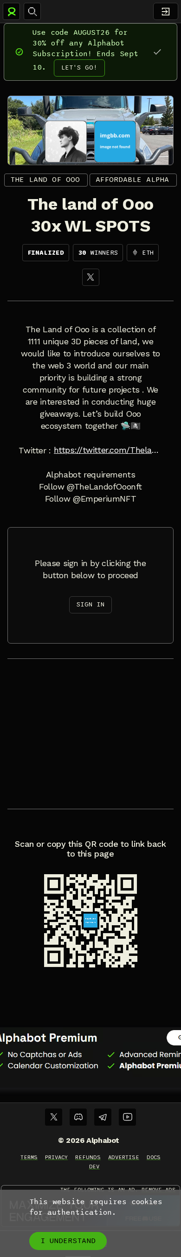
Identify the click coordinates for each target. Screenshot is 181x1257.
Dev (94, 1166)
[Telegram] (102, 1117)
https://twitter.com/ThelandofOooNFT (108, 450)
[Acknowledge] (157, 51)
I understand (68, 1240)
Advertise (123, 1157)
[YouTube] (127, 1117)
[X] (90, 277)
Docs (154, 1157)
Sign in (90, 604)
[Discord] (78, 1117)
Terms (29, 1157)
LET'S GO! (79, 67)
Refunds (88, 1157)
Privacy (56, 1157)
